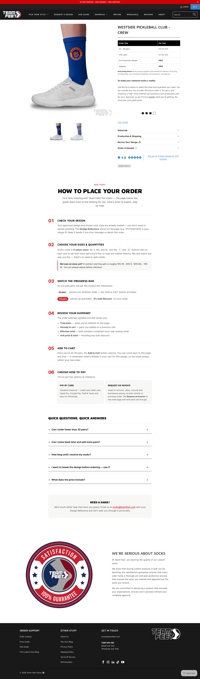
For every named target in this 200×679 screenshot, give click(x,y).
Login (185, 7)
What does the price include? (68, 479)
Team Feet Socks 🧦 (35, 672)
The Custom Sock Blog (29, 652)
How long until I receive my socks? (71, 454)
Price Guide (25, 642)
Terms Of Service (68, 657)
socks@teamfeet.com (124, 507)
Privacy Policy (67, 647)
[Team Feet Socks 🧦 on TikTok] (118, 662)
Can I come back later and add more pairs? (76, 442)
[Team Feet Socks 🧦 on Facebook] (103, 662)
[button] (38, 14)
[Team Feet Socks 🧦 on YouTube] (123, 662)
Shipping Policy (67, 652)
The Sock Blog (67, 642)
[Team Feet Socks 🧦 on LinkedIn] (113, 662)
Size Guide (24, 647)
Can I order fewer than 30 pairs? (70, 429)
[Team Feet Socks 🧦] (12, 14)
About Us (64, 636)
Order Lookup (25, 636)
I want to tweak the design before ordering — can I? (81, 467)
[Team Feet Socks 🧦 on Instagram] (108, 662)
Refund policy (66, 662)
